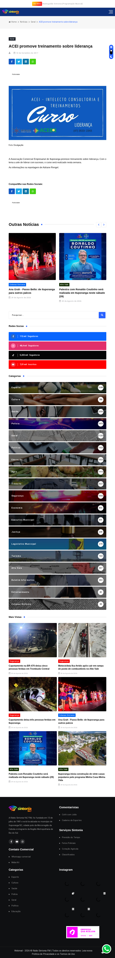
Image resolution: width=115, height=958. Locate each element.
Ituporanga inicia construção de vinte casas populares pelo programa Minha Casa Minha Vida (81, 777)
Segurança (14, 661)
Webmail (18, 950)
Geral (33, 22)
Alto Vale (64, 285)
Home (14, 22)
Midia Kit (15, 862)
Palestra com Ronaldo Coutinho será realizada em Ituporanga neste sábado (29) (82, 293)
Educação (16, 911)
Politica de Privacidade (43, 954)
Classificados (68, 855)
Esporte (15, 877)
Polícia (15, 894)
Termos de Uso (67, 954)
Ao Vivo (37, 4)
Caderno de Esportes (72, 820)
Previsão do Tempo (71, 837)
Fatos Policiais (69, 843)
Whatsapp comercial (21, 857)
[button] (98, 224)
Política (15, 906)
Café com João (69, 815)
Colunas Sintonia (17, 285)
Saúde (14, 888)
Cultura (15, 883)
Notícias (23, 22)
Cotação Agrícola (70, 849)
